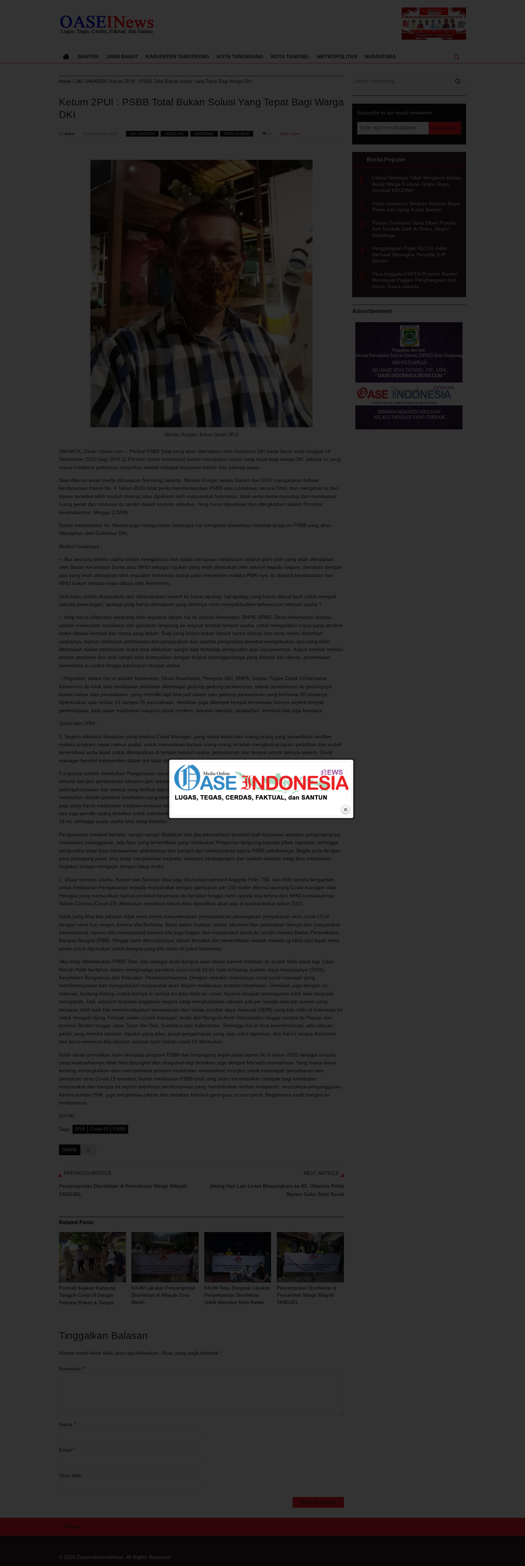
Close (345, 809)
